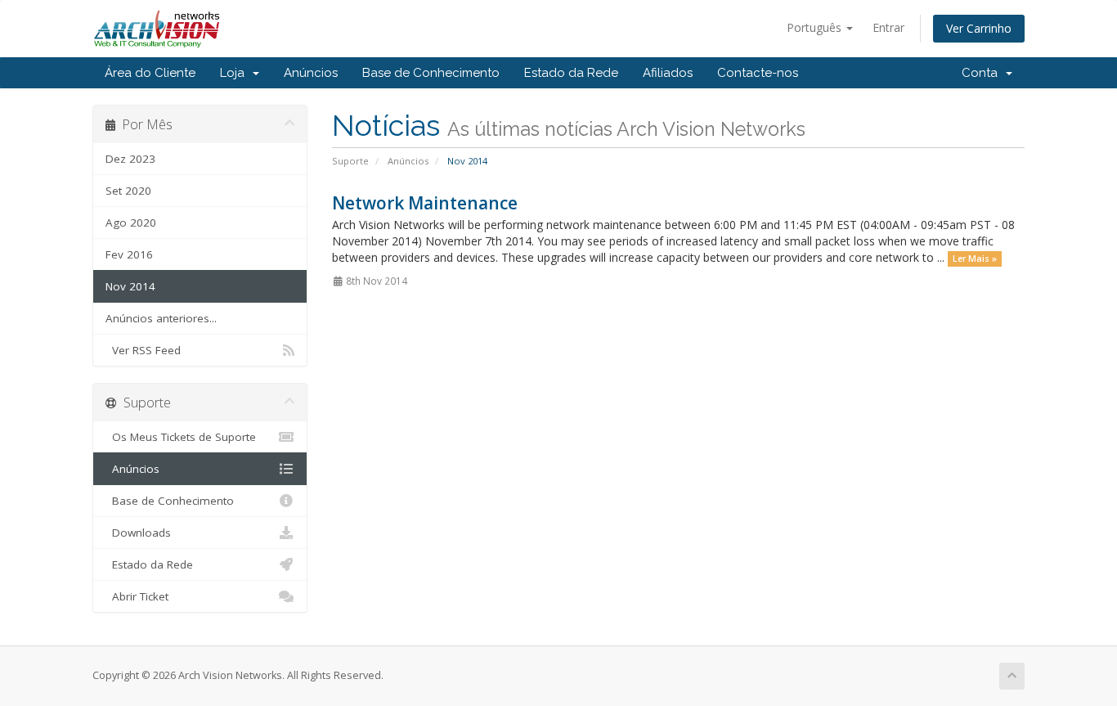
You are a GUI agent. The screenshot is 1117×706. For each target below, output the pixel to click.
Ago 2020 (130, 222)
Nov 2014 (130, 286)
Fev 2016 (129, 254)
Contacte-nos (757, 72)
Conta (983, 72)
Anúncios (311, 72)
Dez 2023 (130, 158)
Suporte (350, 161)
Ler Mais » (975, 258)
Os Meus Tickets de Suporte (180, 436)
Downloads (138, 532)
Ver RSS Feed (143, 350)
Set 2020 (128, 190)
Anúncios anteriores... (161, 318)
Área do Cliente (150, 72)
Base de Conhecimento (431, 72)
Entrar (888, 27)
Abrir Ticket (136, 596)
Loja (235, 72)
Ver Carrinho (979, 28)
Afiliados (668, 72)
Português (816, 27)
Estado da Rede (571, 72)
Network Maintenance (425, 202)
